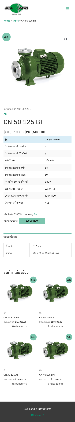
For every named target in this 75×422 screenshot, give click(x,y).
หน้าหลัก (7, 108)
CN (14, 108)
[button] (66, 39)
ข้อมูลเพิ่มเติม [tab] (10, 236)
